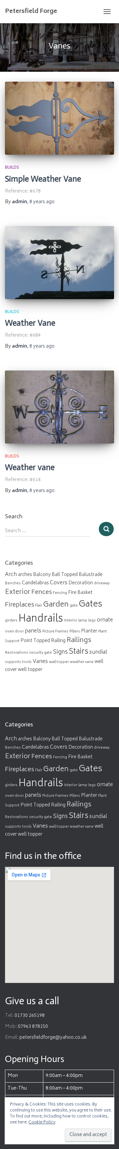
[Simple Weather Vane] (59, 118)
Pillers (74, 631)
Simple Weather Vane (43, 179)
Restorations (16, 653)
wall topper (59, 662)
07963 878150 (33, 1027)
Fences (41, 592)
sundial (98, 652)
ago (42, 202)
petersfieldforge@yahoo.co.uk (53, 1037)
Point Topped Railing (42, 641)
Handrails (41, 619)
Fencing (60, 593)
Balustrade (90, 575)
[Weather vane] (59, 407)
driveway (102, 583)
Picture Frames (55, 631)
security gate (40, 653)
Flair (38, 606)
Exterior (17, 592)
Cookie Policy (42, 1122)
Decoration (80, 583)
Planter (89, 631)
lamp (82, 620)
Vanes (40, 661)
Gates (90, 604)
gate (74, 606)
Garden (56, 605)
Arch (11, 574)
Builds (12, 167)
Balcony (42, 575)
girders (11, 620)
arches (25, 575)
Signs (60, 652)
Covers (58, 583)
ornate (105, 620)
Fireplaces (19, 605)
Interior (70, 620)
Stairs (78, 652)
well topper (30, 670)
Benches (13, 583)
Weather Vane (30, 323)
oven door (14, 631)
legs (92, 620)
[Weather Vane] (59, 262)
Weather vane (30, 467)
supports (13, 662)
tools (27, 662)
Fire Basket (80, 593)
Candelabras (35, 583)
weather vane (82, 662)
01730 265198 (30, 1016)
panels (33, 631)
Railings (78, 640)
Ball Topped (65, 575)
